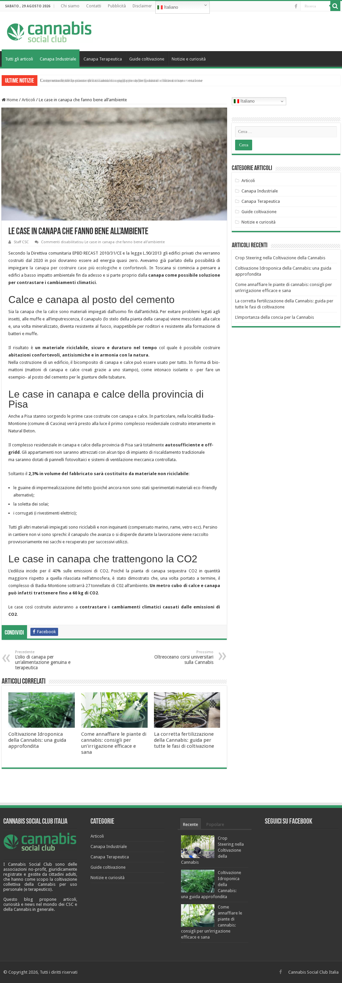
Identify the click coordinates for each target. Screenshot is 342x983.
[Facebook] (296, 6)
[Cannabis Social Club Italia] (50, 30)
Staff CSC (21, 242)
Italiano (170, 7)
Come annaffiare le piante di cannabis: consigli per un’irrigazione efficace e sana (113, 743)
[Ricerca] (335, 6)
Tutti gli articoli (19, 58)
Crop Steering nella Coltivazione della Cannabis (84, 80)
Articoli (28, 99)
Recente (190, 824)
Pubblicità (117, 6)
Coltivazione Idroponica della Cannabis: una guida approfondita (37, 740)
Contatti (93, 6)
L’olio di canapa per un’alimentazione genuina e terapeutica (42, 660)
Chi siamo (70, 6)
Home (12, 99)
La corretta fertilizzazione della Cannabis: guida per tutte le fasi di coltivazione (184, 740)
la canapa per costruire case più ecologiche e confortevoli (88, 267)
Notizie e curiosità (189, 58)
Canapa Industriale (58, 58)
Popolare (215, 824)
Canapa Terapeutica (102, 58)
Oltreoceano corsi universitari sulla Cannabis (183, 657)
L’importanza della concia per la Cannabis (274, 317)
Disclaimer (142, 6)
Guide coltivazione (146, 58)
